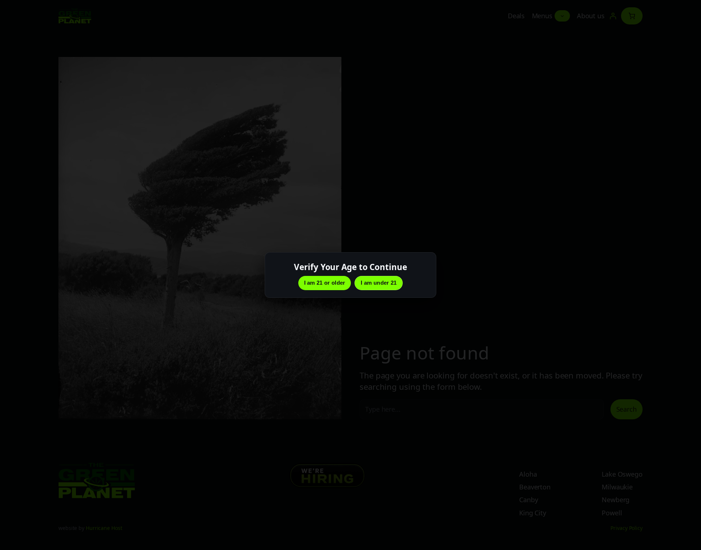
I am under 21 (379, 283)
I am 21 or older (324, 283)
